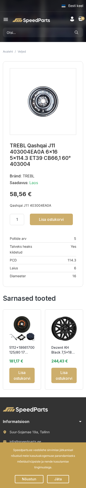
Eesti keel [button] (75, 6)
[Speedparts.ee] (31, 20)
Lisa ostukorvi (51, 219)
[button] (6, 19)
